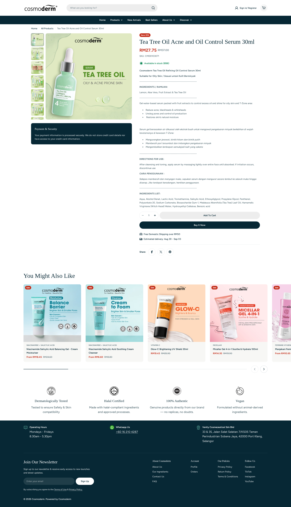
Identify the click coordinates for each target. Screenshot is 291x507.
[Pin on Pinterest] (170, 252)
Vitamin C (155, 345)
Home (34, 28)
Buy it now (199, 225)
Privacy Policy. (76, 489)
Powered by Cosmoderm (58, 499)
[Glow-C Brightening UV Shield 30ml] (176, 313)
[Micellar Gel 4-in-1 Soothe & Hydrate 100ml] (239, 313)
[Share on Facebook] (152, 252)
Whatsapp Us (123, 427)
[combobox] (112, 8)
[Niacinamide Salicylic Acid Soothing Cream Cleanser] (114, 313)
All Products (47, 28)
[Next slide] (264, 369)
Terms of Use (60, 489)
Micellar (217, 345)
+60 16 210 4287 (127, 432)
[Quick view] (76, 291)
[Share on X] (161, 252)
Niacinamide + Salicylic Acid (41, 345)
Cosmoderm (38, 499)
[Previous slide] (254, 369)
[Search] (153, 8)
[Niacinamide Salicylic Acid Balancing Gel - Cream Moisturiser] (52, 313)
